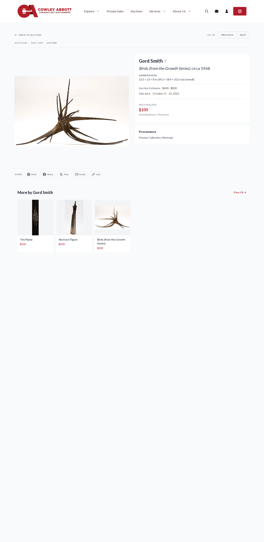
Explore (89, 11)
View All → (239, 192)
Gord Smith (151, 61)
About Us (179, 11)
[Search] (206, 11)
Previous (227, 34)
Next (243, 34)
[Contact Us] (216, 11)
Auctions (136, 11)
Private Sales (115, 11)
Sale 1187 (37, 42)
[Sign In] (226, 11)
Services (154, 11)
